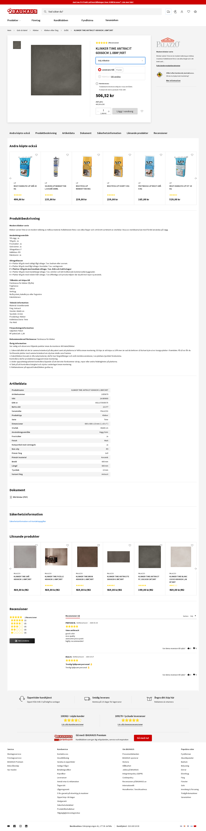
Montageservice (14, 754)
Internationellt (128, 785)
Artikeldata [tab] (18, 383)
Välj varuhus (116, 76)
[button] (22, 640)
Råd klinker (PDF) (20, 497)
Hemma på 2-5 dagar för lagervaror (107, 702)
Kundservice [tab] (62, 749)
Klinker (36, 30)
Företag (36, 20)
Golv (183, 785)
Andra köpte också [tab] (23, 146)
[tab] (73, 616)
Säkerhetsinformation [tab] (26, 514)
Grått (66, 30)
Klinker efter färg (51, 30)
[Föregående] (11, 178)
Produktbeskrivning (46, 133)
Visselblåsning (63, 758)
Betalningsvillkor (64, 769)
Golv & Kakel (22, 30)
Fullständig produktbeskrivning (168, 66)
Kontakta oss (62, 754)
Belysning (185, 766)
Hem (9, 30)
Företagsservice (14, 758)
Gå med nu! (143, 738)
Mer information (173, 80)
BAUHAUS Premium (15, 762)
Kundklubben (61, 20)
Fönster (184, 781)
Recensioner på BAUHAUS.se (134, 781)
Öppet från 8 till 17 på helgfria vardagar (43, 702)
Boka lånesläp (13, 766)
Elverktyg (185, 773)
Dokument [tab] (17, 490)
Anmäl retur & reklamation (68, 781)
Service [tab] (10, 749)
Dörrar (183, 769)
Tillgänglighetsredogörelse (68, 813)
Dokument (86, 133)
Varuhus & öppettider (66, 762)
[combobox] (102, 11)
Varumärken (112, 20)
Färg (183, 777)
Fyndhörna (87, 20)
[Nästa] (195, 178)
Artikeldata (68, 133)
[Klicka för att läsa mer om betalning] (189, 826)
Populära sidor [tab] (187, 749)
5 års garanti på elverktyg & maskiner (72, 793)
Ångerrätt (61, 785)
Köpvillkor (61, 773)
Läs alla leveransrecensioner (130, 724)
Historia (125, 762)
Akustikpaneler (187, 758)
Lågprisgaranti (63, 789)
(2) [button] (25, 620)
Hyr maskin (12, 769)
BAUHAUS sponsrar (130, 758)
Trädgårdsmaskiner (189, 793)
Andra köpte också (20, 133)
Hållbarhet (126, 766)
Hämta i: (106, 76)
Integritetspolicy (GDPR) (132, 773)
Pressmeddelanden (130, 754)
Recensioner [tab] (19, 609)
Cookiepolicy (127, 777)
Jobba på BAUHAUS (130, 769)
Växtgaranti (62, 801)
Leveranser (62, 777)
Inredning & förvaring (190, 789)
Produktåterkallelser (66, 809)
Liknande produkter (137, 133)
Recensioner (160, 133)
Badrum (184, 762)
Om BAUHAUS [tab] (128, 749)
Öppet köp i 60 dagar (66, 797)
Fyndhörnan (186, 754)
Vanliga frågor (63, 766)
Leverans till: (108, 69)
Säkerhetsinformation (109, 133)
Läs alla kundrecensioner (73, 724)
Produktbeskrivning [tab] (25, 218)
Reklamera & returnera (163, 702)
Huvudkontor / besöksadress (134, 789)
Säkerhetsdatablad (65, 805)
